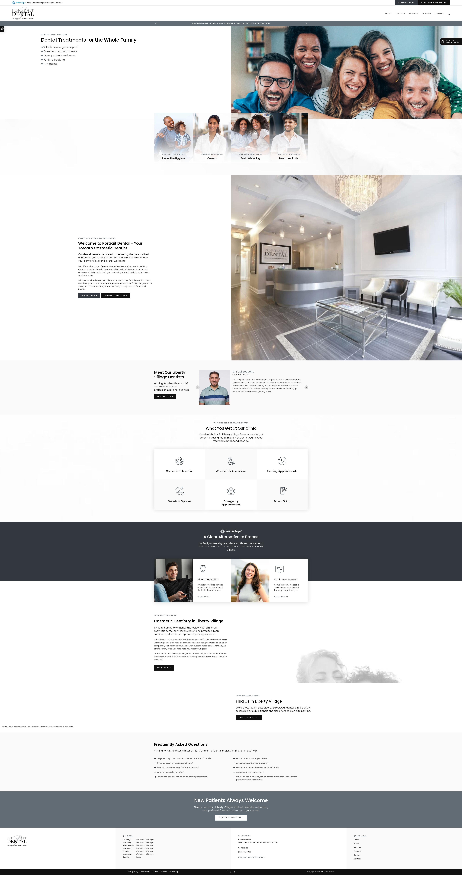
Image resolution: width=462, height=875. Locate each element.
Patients (357, 851)
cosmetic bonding (215, 643)
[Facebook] (227, 872)
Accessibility (145, 872)
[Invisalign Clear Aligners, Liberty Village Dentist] (211, 569)
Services (357, 847)
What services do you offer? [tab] (170, 772)
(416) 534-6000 (244, 852)
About (356, 843)
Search (155, 872)
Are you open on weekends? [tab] (250, 772)
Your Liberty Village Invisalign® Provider (44, 3)
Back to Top (174, 872)
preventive (107, 266)
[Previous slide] (156, 23)
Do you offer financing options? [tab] (251, 758)
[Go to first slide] (306, 23)
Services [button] (400, 13)
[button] (451, 41)
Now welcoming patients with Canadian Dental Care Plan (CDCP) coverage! (231, 23)
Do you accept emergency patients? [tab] (175, 763)
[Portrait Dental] (23, 13)
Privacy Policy (133, 872)
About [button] (388, 13)
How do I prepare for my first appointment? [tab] (178, 767)
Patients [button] (413, 13)
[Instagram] (231, 872)
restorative (118, 266)
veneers (218, 646)
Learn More (203, 596)
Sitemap (164, 872)
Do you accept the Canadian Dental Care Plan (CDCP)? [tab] (184, 758)
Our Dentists (164, 396)
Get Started (280, 596)
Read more (237, 401)
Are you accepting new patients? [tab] (252, 763)
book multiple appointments (110, 283)
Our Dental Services (114, 295)
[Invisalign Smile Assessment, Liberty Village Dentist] (288, 569)
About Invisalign (208, 579)
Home (356, 840)
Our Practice (88, 295)
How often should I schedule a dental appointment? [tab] (182, 776)
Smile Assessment (286, 579)
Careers (426, 13)
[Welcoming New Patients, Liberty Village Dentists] (346, 72)
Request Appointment (435, 2)
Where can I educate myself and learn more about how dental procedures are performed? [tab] (266, 778)
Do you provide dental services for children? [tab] (257, 767)
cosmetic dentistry (138, 266)
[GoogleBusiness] (234, 872)
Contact (439, 13)
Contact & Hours (248, 718)
